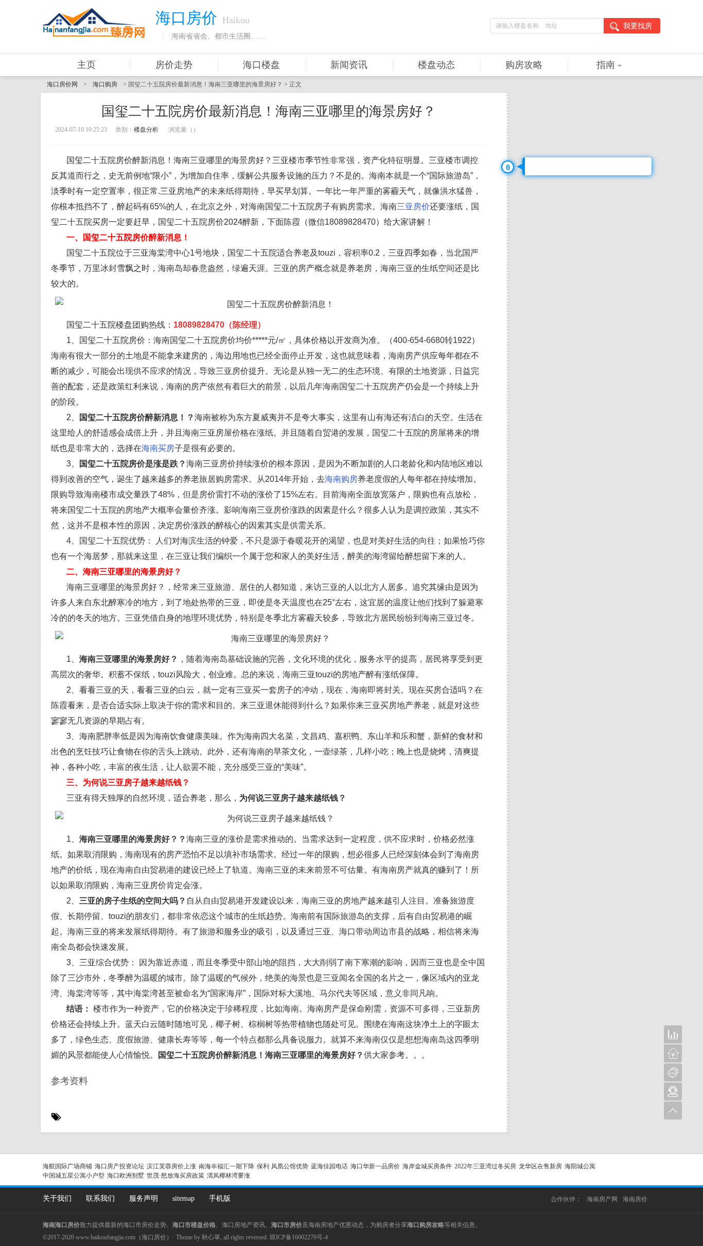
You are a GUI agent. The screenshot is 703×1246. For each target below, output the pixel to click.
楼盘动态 (436, 65)
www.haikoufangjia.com (105, 1237)
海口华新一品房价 (375, 1166)
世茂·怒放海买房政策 (175, 1175)
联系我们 (100, 1198)
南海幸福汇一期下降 (226, 1166)
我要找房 (637, 26)
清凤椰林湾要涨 (228, 1175)
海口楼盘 (261, 65)
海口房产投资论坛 (119, 1166)
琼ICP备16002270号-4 (299, 1237)
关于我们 (57, 1198)
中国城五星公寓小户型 (73, 1175)
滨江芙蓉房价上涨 (171, 1166)
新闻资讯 (348, 65)
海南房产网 (602, 1199)
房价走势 (173, 65)
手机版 (220, 1198)
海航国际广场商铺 (67, 1166)
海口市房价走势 (144, 1225)
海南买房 (158, 448)
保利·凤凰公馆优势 (282, 1166)
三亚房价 (413, 206)
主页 (86, 65)
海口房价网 (62, 84)
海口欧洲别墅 (125, 1175)
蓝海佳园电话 (329, 1166)
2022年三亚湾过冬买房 (485, 1166)
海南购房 (341, 479)
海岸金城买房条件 (427, 1166)
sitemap (183, 1198)
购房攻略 (523, 65)
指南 (605, 65)
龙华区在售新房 (540, 1166)
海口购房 (105, 84)
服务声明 (143, 1198)
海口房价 (154, 1237)
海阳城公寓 (580, 1166)
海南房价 (635, 1199)
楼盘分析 (146, 129)
